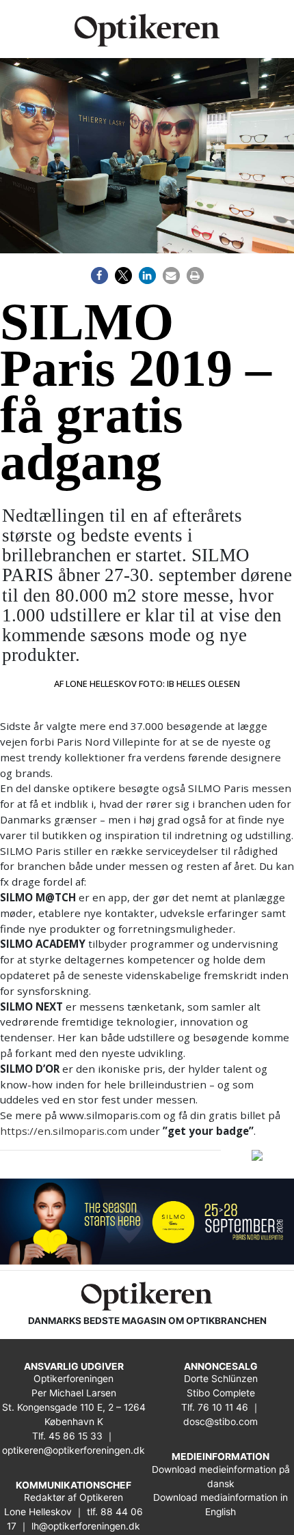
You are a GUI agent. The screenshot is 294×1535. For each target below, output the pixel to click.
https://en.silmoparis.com (63, 1131)
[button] (99, 275)
